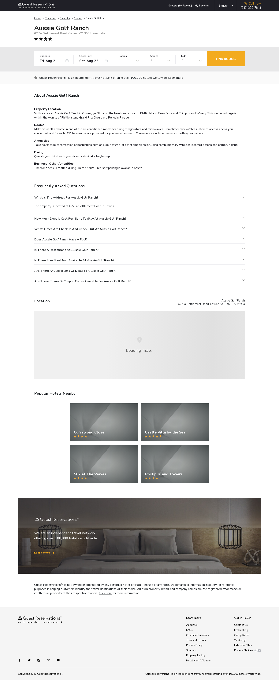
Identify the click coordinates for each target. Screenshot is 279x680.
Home (37, 18)
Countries (50, 18)
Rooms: (123, 56)
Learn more (175, 78)
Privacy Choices (243, 650)
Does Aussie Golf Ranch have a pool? (60, 239)
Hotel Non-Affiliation (198, 660)
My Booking (202, 5)
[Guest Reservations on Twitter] (29, 660)
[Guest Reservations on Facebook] (21, 660)
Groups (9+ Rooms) (180, 5)
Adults (154, 56)
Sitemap (191, 650)
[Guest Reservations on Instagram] (39, 660)
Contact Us (241, 625)
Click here (105, 593)
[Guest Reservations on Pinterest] (49, 660)
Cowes (78, 18)
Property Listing (195, 655)
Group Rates (241, 635)
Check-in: (45, 56)
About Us (192, 625)
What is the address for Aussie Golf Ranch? (66, 198)
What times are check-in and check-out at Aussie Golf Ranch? (80, 229)
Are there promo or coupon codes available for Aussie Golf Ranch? (82, 281)
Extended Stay (243, 645)
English (223, 6)
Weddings (240, 640)
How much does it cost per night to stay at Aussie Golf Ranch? (80, 219)
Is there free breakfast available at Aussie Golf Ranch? (74, 260)
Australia (65, 18)
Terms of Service (196, 640)
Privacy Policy (194, 645)
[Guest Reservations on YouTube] (57, 660)
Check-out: (85, 56)
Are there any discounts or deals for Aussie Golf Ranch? (75, 271)
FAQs (189, 630)
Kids (183, 56)
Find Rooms (226, 59)
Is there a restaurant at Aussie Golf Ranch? (66, 250)
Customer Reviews (197, 635)
